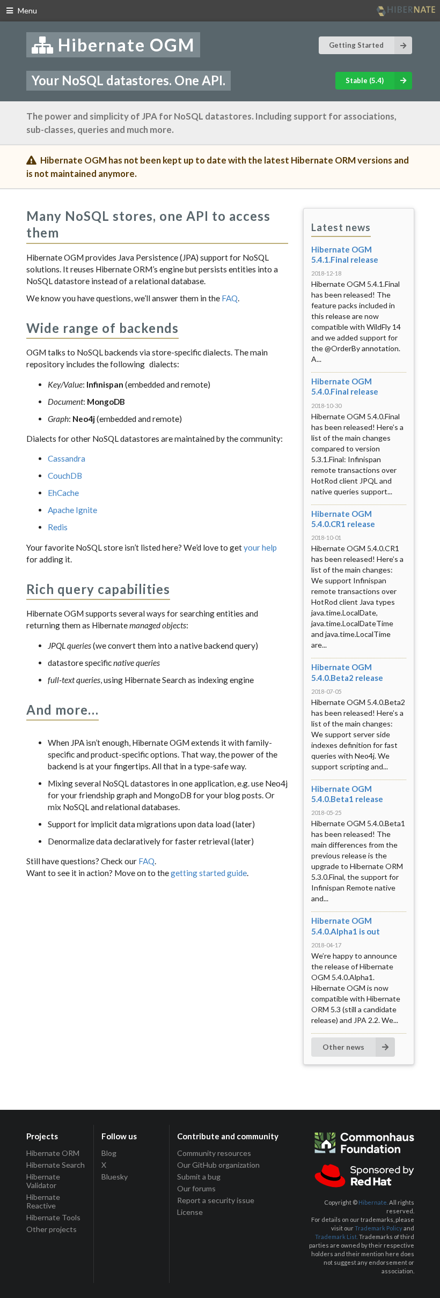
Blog (108, 1153)
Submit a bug (199, 1176)
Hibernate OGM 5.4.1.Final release (344, 254)
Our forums (196, 1188)
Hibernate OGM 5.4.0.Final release (344, 386)
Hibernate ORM (52, 1153)
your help (260, 547)
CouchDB (65, 475)
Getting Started (356, 45)
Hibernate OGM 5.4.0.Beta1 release (347, 794)
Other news (343, 1046)
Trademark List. (336, 1236)
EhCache (63, 493)
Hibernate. (373, 1202)
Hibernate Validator (43, 1181)
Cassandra (66, 458)
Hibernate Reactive (43, 1201)
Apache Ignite (72, 510)
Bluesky (114, 1176)
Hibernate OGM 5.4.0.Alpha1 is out (345, 926)
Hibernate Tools (53, 1217)
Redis (58, 527)
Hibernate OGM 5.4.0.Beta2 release (347, 672)
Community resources (214, 1153)
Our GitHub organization (218, 1164)
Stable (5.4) (365, 80)
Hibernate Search (55, 1164)
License (190, 1212)
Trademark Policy (378, 1228)
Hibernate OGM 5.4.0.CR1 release (343, 519)
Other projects (51, 1229)
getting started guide (209, 873)
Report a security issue (215, 1200)
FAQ (230, 298)
